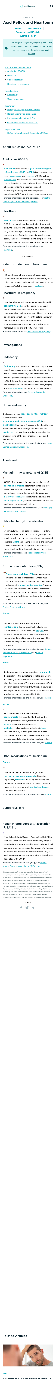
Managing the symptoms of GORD (23, 109)
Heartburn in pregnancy (18, 84)
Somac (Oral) (25, 652)
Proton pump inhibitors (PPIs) (21, 118)
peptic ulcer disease (39, 787)
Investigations (11, 91)
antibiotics (9, 728)
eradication (21, 114)
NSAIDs (7, 724)
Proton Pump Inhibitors (14, 607)
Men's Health (34, 28)
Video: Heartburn (15, 80)
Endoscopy (12, 94)
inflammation (10, 179)
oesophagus (15, 176)
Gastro (18, 28)
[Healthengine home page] (27, 6)
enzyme (39, 630)
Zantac (48, 794)
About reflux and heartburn (18, 67)
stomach (30, 176)
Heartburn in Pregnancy (38, 331)
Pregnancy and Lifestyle (28, 32)
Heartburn (12, 75)
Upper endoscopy (15, 99)
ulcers (43, 728)
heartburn (38, 286)
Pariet (48, 698)
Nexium (48, 742)
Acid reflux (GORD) (16, 71)
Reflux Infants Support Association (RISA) (27, 133)
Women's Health (28, 36)
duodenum (8, 432)
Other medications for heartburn (22, 122)
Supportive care (12, 129)
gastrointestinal (16, 388)
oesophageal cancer (13, 500)
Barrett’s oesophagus (14, 497)
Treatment (10, 106)
